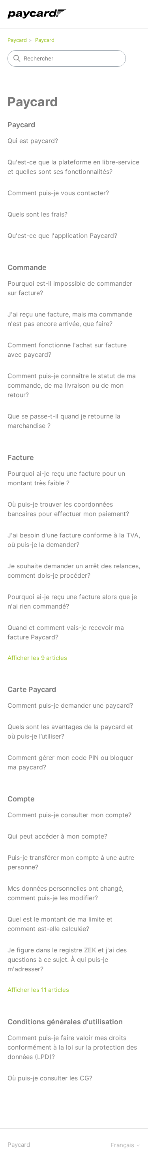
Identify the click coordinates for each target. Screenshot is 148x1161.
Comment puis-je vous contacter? (58, 193)
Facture (20, 457)
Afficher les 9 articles (37, 658)
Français (123, 1145)
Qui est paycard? (32, 141)
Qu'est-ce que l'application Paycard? (62, 235)
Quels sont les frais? (37, 214)
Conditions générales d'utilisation (65, 1022)
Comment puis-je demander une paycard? (70, 705)
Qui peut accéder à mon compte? (57, 836)
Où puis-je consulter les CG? (49, 1078)
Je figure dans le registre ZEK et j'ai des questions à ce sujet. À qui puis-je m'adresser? (67, 959)
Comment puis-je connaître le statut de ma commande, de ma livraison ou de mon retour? (71, 385)
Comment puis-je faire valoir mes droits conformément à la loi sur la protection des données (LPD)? (72, 1047)
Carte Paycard (31, 689)
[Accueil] (37, 14)
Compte (21, 799)
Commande (27, 267)
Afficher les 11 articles (38, 989)
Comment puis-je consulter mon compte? (69, 815)
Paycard (17, 40)
